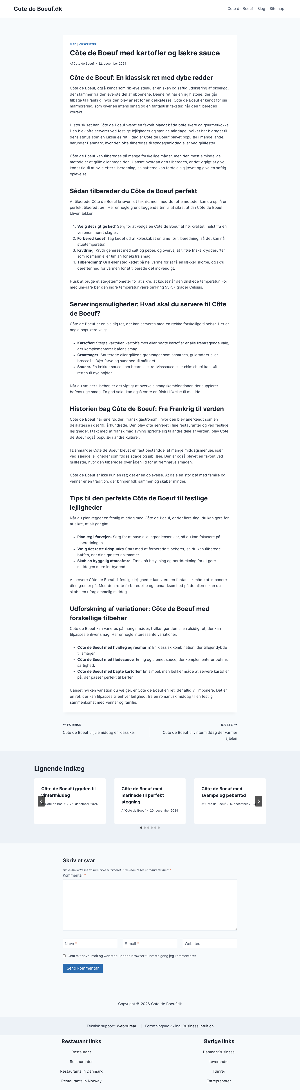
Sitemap (277, 8)
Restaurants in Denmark (81, 1071)
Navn (71, 943)
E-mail (132, 943)
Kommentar (74, 875)
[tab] (141, 828)
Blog (261, 8)
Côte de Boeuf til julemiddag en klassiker (99, 729)
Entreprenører (219, 1081)
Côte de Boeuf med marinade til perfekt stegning (142, 795)
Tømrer (219, 1071)
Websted (193, 943)
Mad (73, 44)
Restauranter (81, 1061)
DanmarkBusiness (219, 1052)
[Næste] (258, 801)
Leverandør (219, 1061)
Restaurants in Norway (81, 1081)
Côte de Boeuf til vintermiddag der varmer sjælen (200, 732)
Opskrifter (88, 44)
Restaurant (81, 1052)
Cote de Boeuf (240, 8)
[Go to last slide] (41, 801)
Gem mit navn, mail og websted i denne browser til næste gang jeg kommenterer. (132, 956)
